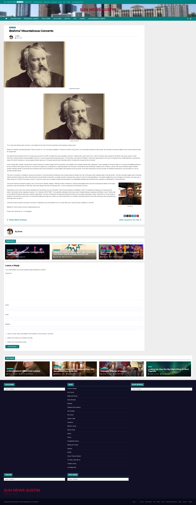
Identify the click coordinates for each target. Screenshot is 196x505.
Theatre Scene (28, 2)
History (60, 2)
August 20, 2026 (60, 374)
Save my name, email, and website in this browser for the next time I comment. (30, 333)
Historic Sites (71, 418)
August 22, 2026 (13, 374)
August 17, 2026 (107, 374)
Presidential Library (37, 2)
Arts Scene (54, 2)
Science (68, 2)
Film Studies (70, 411)
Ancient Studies (72, 388)
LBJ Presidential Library (77, 2)
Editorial (69, 403)
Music (180, 501)
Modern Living (57, 366)
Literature (70, 422)
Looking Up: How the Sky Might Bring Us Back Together (168, 370)
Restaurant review (72, 445)
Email (6, 314)
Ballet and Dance (72, 396)
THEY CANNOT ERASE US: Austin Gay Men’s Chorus (119, 253)
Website (7, 324)
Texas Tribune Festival (74, 456)
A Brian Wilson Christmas (18, 220)
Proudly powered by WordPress (11, 501)
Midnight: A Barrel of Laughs (113, 371)
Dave (18, 36)
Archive (142, 501)
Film (64, 2)
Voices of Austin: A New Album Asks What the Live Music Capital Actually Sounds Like (74, 253)
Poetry (69, 437)
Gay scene (103, 250)
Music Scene (47, 2)
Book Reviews (10, 368)
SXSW (69, 452)
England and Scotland (73, 407)
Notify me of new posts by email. (16, 342)
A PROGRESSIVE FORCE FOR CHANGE (23, 371)
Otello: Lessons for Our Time (129, 220)
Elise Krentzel (21, 256)
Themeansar (35, 501)
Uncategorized (71, 467)
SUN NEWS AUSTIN (98, 9)
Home (134, 501)
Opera (69, 433)
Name (7, 305)
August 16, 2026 (154, 374)
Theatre (190, 501)
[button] (187, 18)
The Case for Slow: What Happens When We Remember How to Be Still (74, 370)
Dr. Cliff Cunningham (117, 256)
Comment (8, 273)
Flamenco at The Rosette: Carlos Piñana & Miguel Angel (25, 253)
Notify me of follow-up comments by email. (20, 338)
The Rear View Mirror (73, 460)
